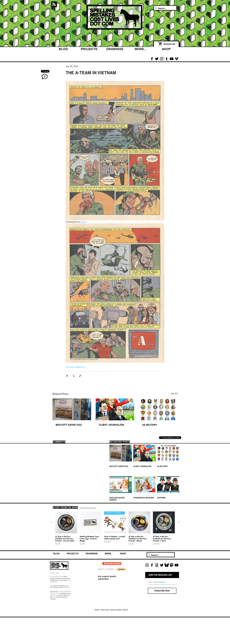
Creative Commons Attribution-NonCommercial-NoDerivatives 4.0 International (60, 578)
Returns (125, 609)
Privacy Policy (105, 609)
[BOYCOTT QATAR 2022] (71, 409)
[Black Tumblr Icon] (166, 58)
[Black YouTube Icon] (171, 58)
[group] (115, 529)
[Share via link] (80, 376)
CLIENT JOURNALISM (111, 424)
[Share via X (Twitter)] (73, 376)
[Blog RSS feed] (54, 4)
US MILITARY (149, 424)
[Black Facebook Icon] (152, 58)
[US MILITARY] (158, 409)
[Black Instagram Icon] (161, 58)
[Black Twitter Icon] (157, 58)
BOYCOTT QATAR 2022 (69, 424)
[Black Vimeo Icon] (176, 58)
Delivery (97, 609)
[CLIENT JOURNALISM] (115, 409)
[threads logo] (157, 565)
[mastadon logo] (171, 565)
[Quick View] (66, 522)
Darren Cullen (54, 591)
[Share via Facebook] (67, 376)
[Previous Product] (51, 522)
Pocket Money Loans (65, 593)
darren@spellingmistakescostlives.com (60, 587)
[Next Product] (178, 522)
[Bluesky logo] (166, 565)
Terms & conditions (116, 609)
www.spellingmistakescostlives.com (59, 585)
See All (174, 393)
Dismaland (60, 595)
